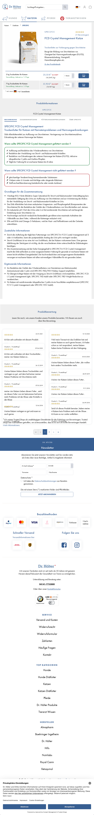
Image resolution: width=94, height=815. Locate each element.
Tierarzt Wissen (47, 712)
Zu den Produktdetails (52, 64)
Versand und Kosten (47, 620)
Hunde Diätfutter (47, 677)
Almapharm (47, 727)
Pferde (47, 698)
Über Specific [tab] (75, 120)
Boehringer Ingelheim (47, 734)
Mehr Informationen (11, 425)
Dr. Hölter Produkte (47, 705)
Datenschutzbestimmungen (46, 481)
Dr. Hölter (47, 741)
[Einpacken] (83, 75)
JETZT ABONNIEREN (47, 494)
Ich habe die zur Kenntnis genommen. (45, 482)
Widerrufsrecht (47, 627)
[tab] (12, 119)
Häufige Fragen (47, 648)
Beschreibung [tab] (10, 120)
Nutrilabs (47, 755)
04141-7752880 (47, 584)
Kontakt (47, 655)
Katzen (47, 684)
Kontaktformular (53, 589)
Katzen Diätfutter (47, 691)
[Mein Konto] (84, 7)
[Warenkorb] (90, 7)
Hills (47, 748)
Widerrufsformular (47, 634)
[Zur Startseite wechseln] (11, 6)
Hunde (47, 670)
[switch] (52, 603)
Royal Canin (47, 762)
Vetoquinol (47, 769)
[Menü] (57, 595)
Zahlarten (47, 641)
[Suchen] (65, 7)
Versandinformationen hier (23, 537)
